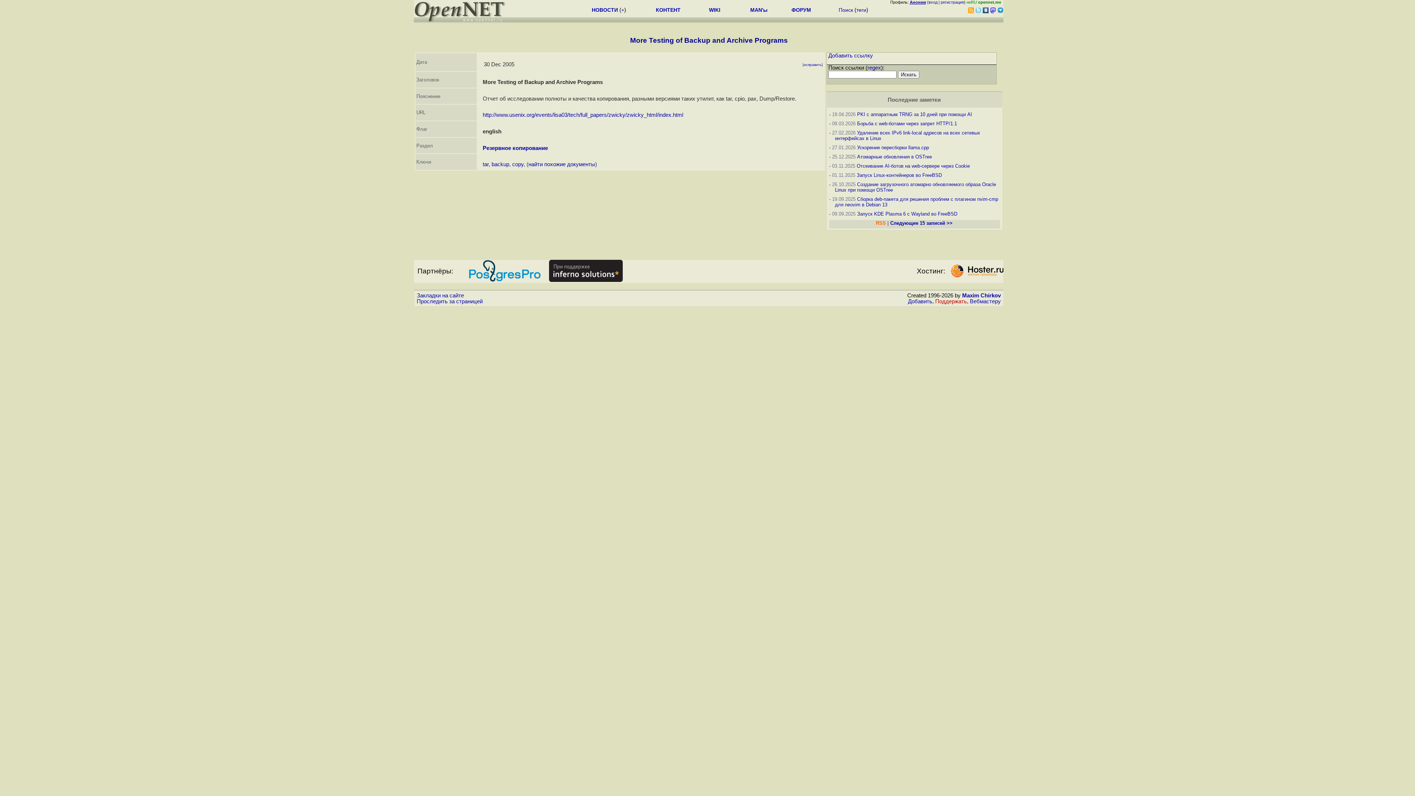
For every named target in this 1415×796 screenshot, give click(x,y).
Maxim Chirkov (981, 295)
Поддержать (951, 301)
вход (933, 2)
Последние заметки (914, 100)
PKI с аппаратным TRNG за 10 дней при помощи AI (914, 114)
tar (486, 164)
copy (518, 164)
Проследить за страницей (450, 301)
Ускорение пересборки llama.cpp (893, 147)
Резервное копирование (515, 148)
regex (874, 68)
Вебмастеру (985, 301)
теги (861, 10)
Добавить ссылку (850, 56)
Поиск (846, 10)
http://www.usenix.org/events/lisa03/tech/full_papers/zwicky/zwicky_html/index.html (583, 115)
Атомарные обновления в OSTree (894, 157)
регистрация (952, 2)
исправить (813, 65)
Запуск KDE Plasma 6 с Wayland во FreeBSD (907, 214)
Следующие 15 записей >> (921, 223)
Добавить (920, 301)
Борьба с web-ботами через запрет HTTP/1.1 (907, 123)
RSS (881, 223)
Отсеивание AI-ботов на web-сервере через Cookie (913, 166)
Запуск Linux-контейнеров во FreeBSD (899, 175)
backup (500, 164)
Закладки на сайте (440, 295)
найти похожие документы (561, 164)
